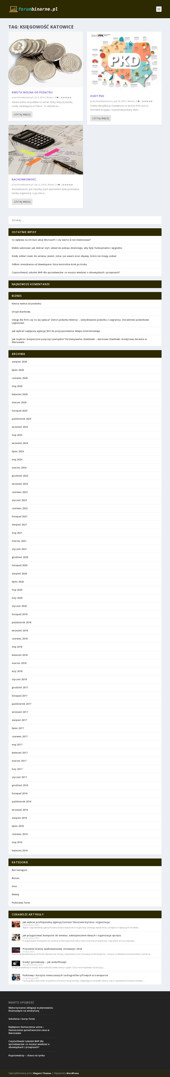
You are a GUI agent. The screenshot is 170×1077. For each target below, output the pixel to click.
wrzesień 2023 (20, 483)
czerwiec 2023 (20, 492)
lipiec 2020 (18, 581)
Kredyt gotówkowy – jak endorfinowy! (44, 962)
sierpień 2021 (19, 524)
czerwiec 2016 (20, 834)
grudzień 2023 (20, 475)
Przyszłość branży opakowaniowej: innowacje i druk (52, 948)
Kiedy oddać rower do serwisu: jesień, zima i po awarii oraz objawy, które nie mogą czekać (64, 256)
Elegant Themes (42, 1073)
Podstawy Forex (21, 902)
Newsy (15, 894)
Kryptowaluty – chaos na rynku (26, 1055)
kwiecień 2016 (20, 850)
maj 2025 (17, 435)
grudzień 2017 (20, 687)
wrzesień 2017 (20, 711)
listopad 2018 (19, 614)
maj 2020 (17, 589)
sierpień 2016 (19, 817)
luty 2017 (17, 769)
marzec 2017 (19, 760)
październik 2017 (21, 703)
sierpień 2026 (19, 361)
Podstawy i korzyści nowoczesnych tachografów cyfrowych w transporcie (65, 975)
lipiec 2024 (18, 451)
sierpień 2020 (19, 573)
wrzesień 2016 (20, 809)
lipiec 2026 (18, 369)
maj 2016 (17, 842)
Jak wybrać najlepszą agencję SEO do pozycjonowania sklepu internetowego (56, 331)
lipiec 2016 (18, 826)
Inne (14, 886)
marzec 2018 (19, 663)
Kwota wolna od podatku (32, 92)
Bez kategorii (19, 870)
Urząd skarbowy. (21, 311)
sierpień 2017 (19, 720)
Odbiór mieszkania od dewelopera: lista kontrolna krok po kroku (49, 264)
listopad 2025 (19, 410)
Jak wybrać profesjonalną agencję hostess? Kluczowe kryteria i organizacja (66, 922)
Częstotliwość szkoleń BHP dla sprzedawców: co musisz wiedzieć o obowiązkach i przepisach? (66, 272)
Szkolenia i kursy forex (21, 1018)
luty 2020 (17, 597)
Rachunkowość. (24, 179)
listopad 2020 (19, 565)
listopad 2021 (19, 516)
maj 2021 (17, 532)
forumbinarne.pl (25, 97)
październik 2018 (21, 622)
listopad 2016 (19, 793)
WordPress (73, 1073)
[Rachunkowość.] (45, 149)
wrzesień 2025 (20, 426)
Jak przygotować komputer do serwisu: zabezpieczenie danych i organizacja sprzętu (72, 935)
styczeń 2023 (19, 500)
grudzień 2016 (20, 785)
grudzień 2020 (20, 557)
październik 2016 (21, 801)
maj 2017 (17, 744)
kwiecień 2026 (20, 394)
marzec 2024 (19, 467)
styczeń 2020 (19, 606)
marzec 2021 (19, 540)
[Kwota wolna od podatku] (45, 59)
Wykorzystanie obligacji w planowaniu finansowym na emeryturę (30, 1009)
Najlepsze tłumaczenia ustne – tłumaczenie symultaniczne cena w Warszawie (28, 1029)
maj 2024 (17, 459)
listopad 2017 (19, 695)
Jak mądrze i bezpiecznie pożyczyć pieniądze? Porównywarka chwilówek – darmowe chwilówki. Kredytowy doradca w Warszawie (79, 341)
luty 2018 (17, 671)
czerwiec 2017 (20, 736)
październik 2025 (21, 418)
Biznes (50, 97)
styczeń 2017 (19, 777)
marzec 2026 (19, 402)
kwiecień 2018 (20, 655)
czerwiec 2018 (20, 638)
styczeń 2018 (19, 679)
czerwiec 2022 (20, 508)
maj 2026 (17, 386)
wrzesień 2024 (20, 443)
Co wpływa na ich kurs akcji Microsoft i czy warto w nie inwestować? (51, 239)
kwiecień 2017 (20, 752)
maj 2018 (17, 646)
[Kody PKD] (124, 61)
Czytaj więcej (22, 114)
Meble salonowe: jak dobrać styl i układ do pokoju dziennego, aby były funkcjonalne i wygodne (67, 247)
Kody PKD (97, 96)
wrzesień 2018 (20, 630)
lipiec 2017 (18, 728)
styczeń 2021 (19, 549)
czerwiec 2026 (20, 378)
